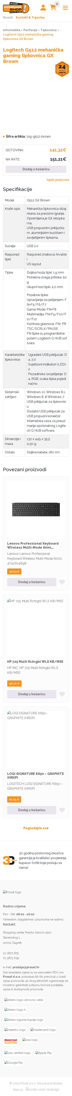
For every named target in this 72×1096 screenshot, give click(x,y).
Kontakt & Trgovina (30, 17)
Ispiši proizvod (58, 180)
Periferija (30, 30)
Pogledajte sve (36, 828)
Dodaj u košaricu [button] (31, 582)
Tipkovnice (48, 30)
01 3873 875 (11, 953)
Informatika (11, 30)
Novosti (8, 17)
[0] (53, 8)
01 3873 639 (11, 958)
